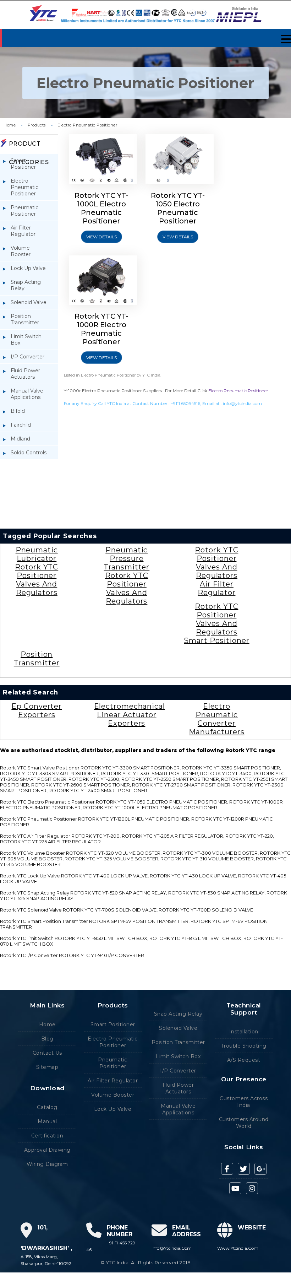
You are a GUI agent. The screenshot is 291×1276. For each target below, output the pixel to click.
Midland (20, 439)
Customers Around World (244, 1122)
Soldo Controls (28, 452)
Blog (47, 1039)
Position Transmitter (25, 319)
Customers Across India (244, 1101)
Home (10, 125)
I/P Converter (27, 356)
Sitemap (47, 1067)
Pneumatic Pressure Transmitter (126, 558)
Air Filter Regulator (23, 231)
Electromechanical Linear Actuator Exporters (129, 715)
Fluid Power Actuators (25, 373)
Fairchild (21, 425)
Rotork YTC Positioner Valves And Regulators (36, 580)
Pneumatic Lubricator (37, 554)
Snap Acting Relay (26, 285)
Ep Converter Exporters (36, 710)
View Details (101, 236)
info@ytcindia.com (242, 403)
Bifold (18, 411)
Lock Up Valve (28, 268)
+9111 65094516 (185, 403)
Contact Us (47, 1053)
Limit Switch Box (26, 339)
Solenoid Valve (28, 302)
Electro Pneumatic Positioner (87, 125)
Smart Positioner (23, 163)
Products (37, 125)
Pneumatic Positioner (24, 210)
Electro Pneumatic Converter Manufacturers (217, 719)
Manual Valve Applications (27, 394)
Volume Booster (21, 251)
